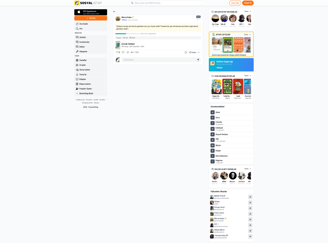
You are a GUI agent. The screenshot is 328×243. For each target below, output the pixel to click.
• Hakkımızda (80, 100)
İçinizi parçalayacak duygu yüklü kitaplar (229, 55)
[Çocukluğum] (217, 45)
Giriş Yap (235, 3)
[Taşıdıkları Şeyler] (238, 45)
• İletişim (96, 103)
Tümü (246, 11)
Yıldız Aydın (219, 213)
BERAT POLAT (219, 196)
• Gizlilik (95, 100)
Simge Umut (219, 207)
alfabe (217, 202)
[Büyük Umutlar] (228, 45)
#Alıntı (124, 20)
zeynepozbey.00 (221, 235)
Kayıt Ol (248, 3)
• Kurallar (102, 100)
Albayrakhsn (219, 230)
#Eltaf (219, 68)
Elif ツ (216, 224)
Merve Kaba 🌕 (128, 17)
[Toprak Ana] (249, 45)
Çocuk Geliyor (128, 44)
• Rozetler (88, 100)
